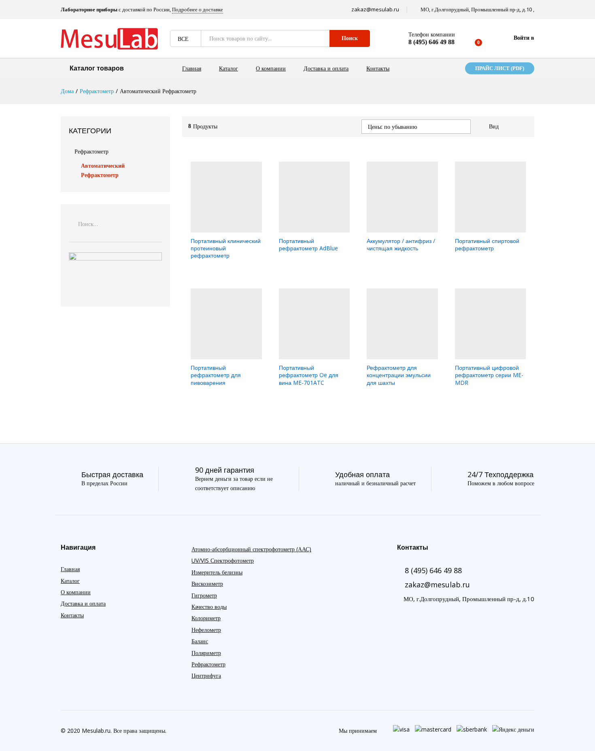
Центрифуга (206, 675)
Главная (191, 68)
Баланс (199, 641)
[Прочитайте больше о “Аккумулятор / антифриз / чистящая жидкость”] (393, 228)
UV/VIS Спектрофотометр (222, 560)
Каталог (228, 68)
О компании (271, 68)
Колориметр (206, 618)
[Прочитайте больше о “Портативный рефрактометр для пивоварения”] (217, 354)
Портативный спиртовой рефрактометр (487, 244)
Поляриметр (206, 653)
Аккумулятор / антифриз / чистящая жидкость (401, 244)
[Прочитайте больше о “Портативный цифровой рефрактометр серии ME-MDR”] (481, 354)
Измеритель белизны (216, 572)
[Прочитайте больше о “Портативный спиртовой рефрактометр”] (481, 228)
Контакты (377, 68)
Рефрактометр (91, 151)
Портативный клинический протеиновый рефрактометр (226, 248)
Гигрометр (204, 595)
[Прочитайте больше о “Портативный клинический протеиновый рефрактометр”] (217, 228)
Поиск (350, 38)
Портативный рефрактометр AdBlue (308, 244)
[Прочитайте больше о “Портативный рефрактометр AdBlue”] (305, 228)
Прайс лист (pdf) (499, 68)
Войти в (524, 38)
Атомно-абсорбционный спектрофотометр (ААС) (251, 549)
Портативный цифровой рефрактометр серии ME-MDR (489, 375)
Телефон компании (431, 34)
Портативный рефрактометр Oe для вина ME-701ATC (308, 375)
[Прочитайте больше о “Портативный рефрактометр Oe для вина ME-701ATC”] (305, 354)
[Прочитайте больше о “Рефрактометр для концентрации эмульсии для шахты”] (393, 354)
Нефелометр (206, 630)
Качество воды (209, 606)
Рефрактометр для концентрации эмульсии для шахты (399, 375)
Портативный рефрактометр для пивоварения (216, 375)
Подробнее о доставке (197, 9)
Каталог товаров (97, 68)
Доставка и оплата (326, 68)
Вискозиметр (207, 583)
